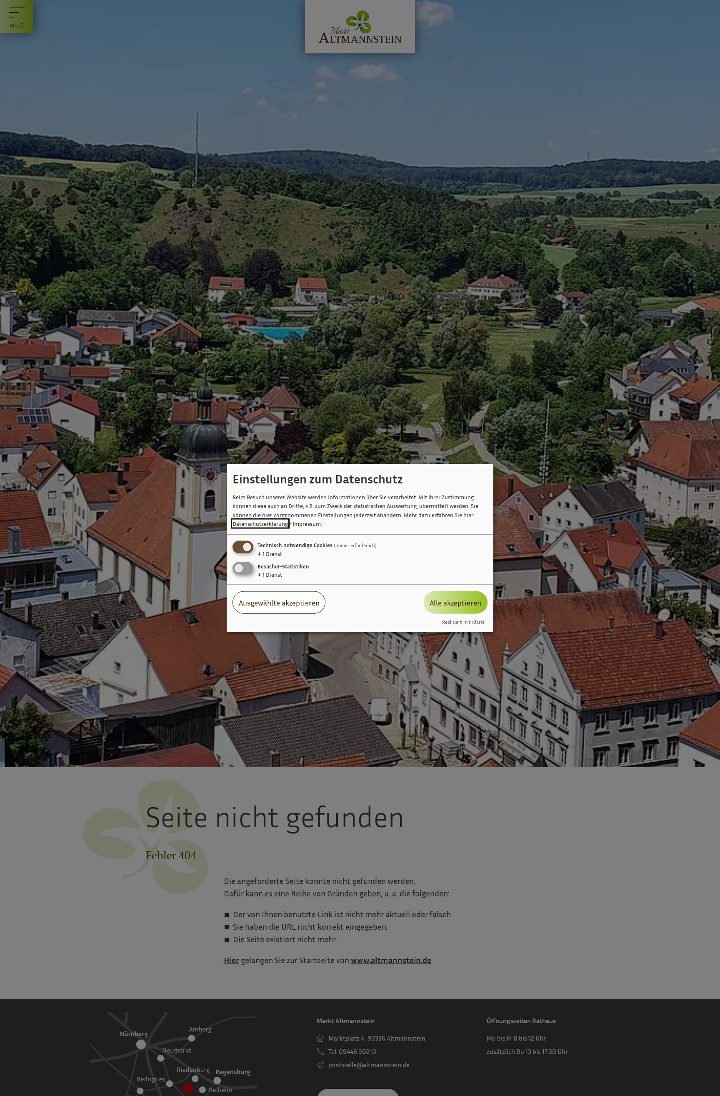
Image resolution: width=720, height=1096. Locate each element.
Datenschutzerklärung (260, 523)
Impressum (306, 523)
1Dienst (270, 553)
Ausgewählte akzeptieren (279, 602)
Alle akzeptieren (455, 602)
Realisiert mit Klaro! (463, 622)
